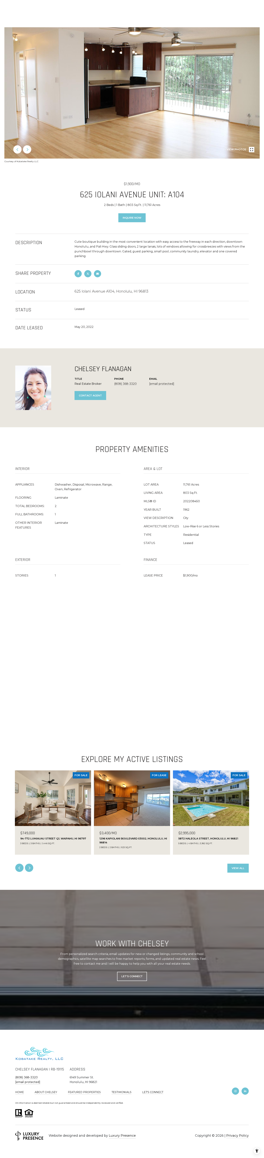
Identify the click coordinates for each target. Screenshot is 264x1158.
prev (17, 149)
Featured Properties (84, 1092)
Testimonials (121, 1092)
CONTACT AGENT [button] (90, 395)
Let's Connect (152, 1092)
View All (238, 868)
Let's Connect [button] (132, 976)
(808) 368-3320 (125, 383)
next (27, 149)
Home (19, 1092)
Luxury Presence (122, 1136)
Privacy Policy (237, 1136)
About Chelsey (46, 1092)
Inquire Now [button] (132, 217)
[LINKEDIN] (245, 1091)
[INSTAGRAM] (235, 1091)
